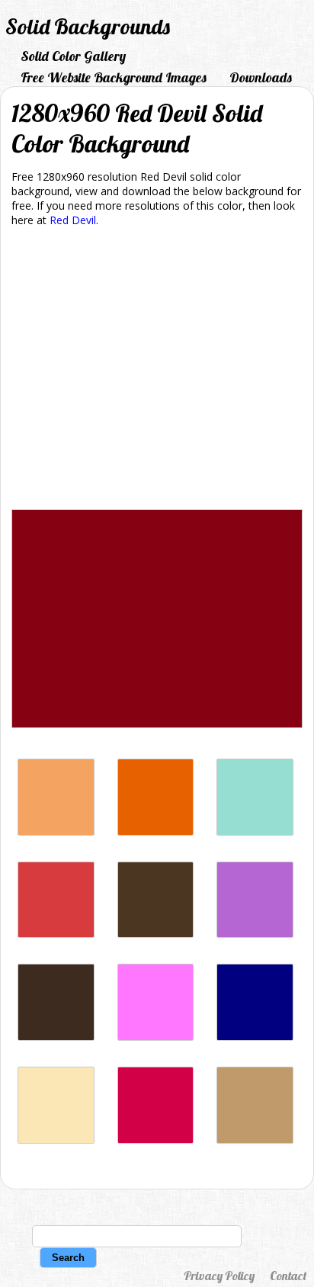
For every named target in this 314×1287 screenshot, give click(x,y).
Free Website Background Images (114, 77)
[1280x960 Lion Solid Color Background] (254, 1139)
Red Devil (73, 220)
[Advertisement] (157, 371)
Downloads (260, 77)
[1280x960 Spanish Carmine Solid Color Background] (155, 1139)
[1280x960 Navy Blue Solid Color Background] (254, 1036)
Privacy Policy (219, 1275)
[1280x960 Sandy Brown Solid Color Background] (56, 831)
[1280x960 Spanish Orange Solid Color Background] (155, 831)
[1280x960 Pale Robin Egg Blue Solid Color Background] (254, 831)
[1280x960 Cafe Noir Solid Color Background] (155, 933)
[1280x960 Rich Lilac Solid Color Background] (254, 933)
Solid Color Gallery (73, 56)
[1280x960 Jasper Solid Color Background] (56, 933)
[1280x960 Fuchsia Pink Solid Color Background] (155, 1036)
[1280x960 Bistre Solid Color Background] (56, 1036)
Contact (288, 1275)
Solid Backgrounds (87, 26)
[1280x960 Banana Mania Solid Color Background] (56, 1139)
